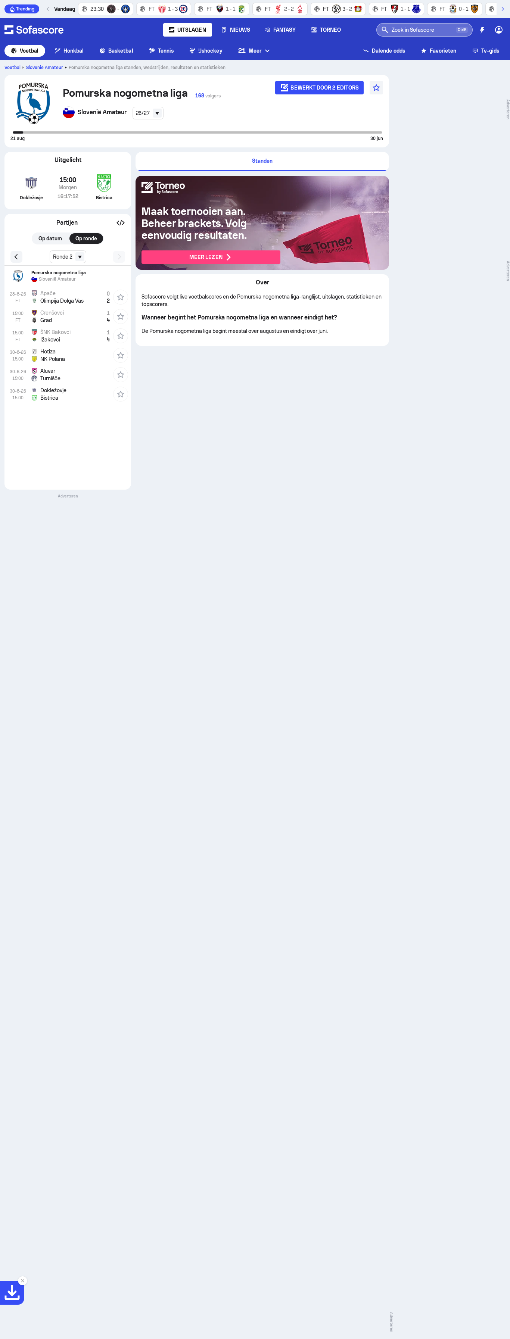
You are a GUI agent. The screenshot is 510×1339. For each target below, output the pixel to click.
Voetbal (29, 51)
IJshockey (210, 51)
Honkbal (73, 51)
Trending (25, 9)
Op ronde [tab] (86, 238)
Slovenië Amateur (44, 67)
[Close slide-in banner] (22, 1280)
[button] (120, 222)
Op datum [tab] (50, 238)
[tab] (262, 161)
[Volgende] (503, 9)
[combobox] (148, 113)
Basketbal (120, 51)
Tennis (166, 51)
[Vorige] (48, 9)
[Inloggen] (499, 30)
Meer (249, 50)
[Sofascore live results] (33, 30)
